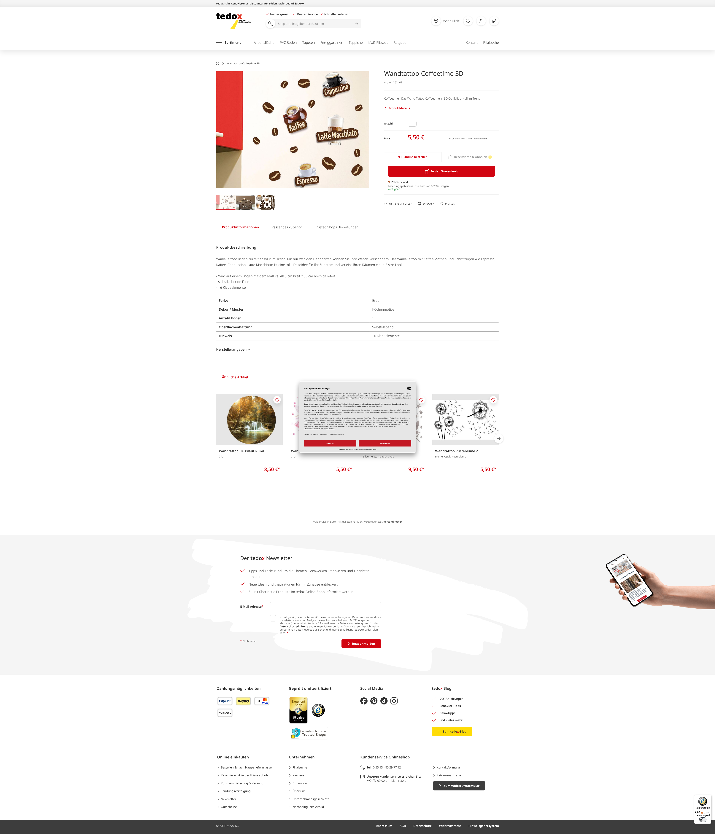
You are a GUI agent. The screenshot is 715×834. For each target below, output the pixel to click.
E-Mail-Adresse (251, 607)
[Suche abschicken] (356, 23)
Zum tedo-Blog (454, 731)
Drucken (429, 203)
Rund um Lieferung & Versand (242, 783)
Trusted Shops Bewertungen (336, 227)
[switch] (702, 819)
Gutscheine (229, 807)
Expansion (300, 783)
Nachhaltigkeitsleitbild (308, 807)
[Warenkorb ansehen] (494, 20)
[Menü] (709, 797)
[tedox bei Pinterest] (374, 701)
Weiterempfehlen (400, 203)
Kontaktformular (448, 767)
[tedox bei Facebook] (364, 701)
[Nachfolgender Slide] (498, 438)
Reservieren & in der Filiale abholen (245, 775)
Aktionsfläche (264, 42)
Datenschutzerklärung (294, 626)
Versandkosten (480, 138)
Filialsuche (491, 42)
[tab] (412, 157)
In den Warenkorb (444, 171)
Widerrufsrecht (450, 826)
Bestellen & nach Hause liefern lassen (247, 767)
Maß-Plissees (378, 42)
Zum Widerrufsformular (461, 786)
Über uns (299, 791)
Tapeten (308, 42)
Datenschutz (422, 826)
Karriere (298, 775)
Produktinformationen (240, 227)
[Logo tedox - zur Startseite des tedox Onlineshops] (233, 21)
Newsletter (228, 799)
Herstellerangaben (231, 349)
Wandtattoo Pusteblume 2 (456, 451)
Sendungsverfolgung (236, 791)
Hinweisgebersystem (483, 826)
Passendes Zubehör (287, 227)
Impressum (384, 826)
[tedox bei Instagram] (394, 701)
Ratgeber (401, 42)
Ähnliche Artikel (235, 377)
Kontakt (472, 42)
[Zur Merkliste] (468, 20)
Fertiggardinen (331, 42)
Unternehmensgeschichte (311, 799)
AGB (403, 826)
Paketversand (399, 182)
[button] (292, 130)
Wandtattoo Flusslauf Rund (241, 451)
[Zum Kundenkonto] (481, 20)
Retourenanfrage (449, 775)
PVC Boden (288, 42)
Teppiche (356, 42)
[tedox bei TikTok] (384, 701)
